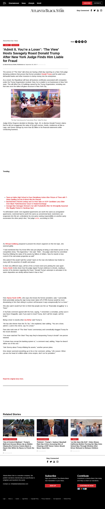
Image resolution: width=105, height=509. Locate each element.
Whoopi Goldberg (11, 244)
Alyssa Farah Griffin (14, 298)
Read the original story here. (13, 379)
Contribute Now (86, 485)
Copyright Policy (35, 498)
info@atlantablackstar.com (19, 484)
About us (10, 498)
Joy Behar (28, 320)
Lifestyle (31, 3)
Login (4, 498)
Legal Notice (25, 498)
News (24, 3)
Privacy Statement (46, 498)
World (39, 3)
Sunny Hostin (8, 268)
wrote (37, 218)
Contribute (97, 3)
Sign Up (53, 485)
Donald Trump (47, 74)
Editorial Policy (67, 498)
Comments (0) (42, 64)
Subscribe (87, 3)
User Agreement (57, 498)
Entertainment (14, 3)
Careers (17, 498)
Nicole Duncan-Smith (10, 64)
